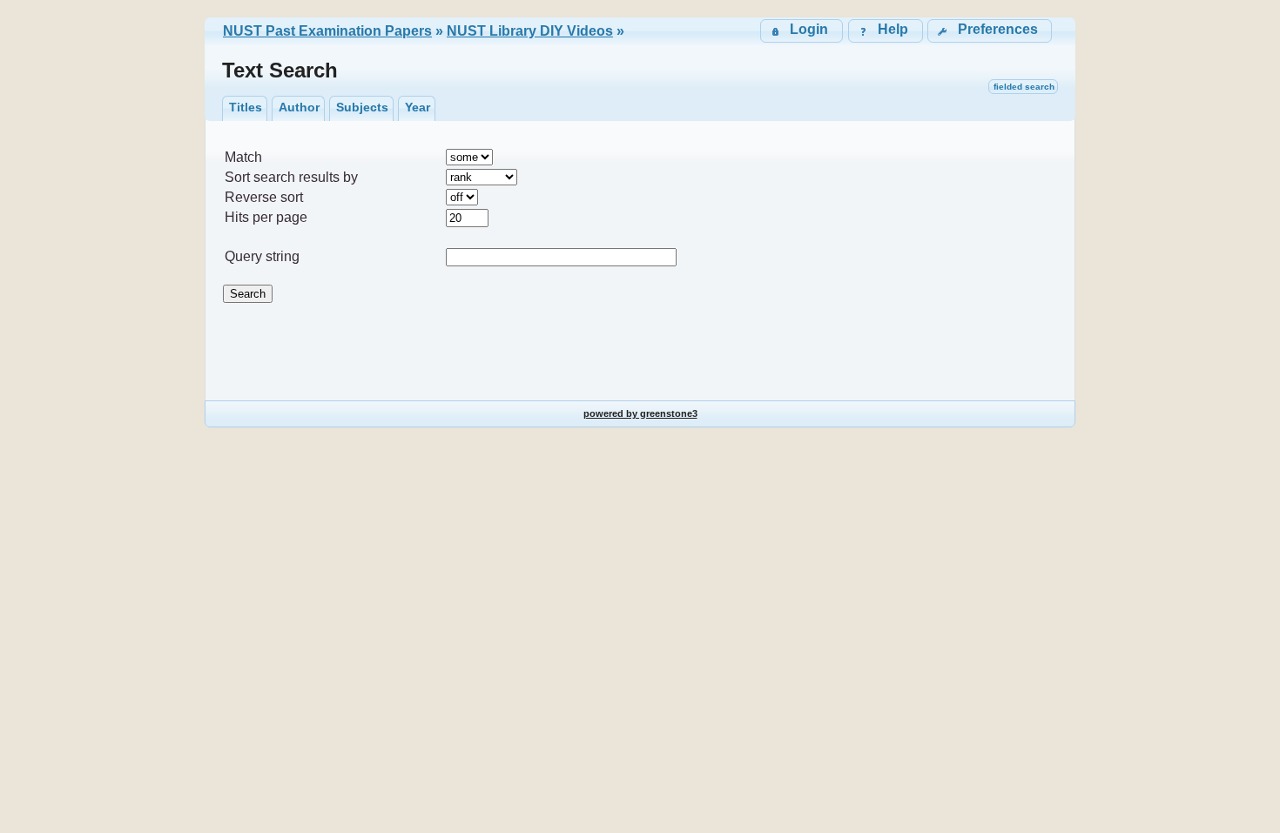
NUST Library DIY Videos (530, 31)
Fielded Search (1024, 86)
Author (299, 107)
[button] (989, 31)
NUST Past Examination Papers (327, 31)
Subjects (362, 107)
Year (417, 107)
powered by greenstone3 (640, 413)
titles (245, 107)
